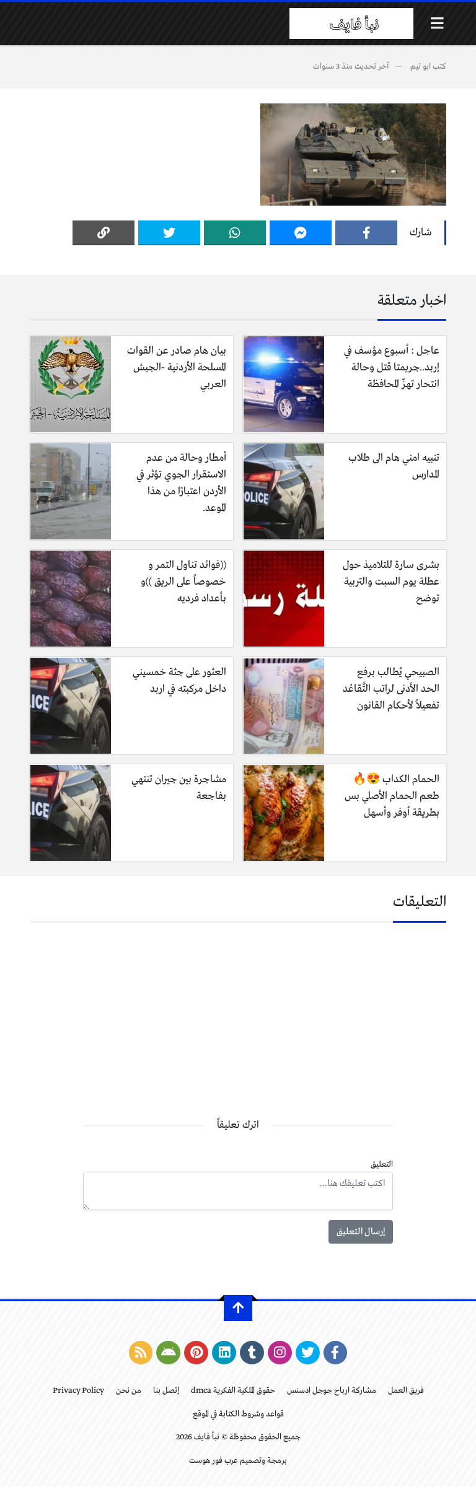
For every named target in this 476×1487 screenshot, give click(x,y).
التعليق (382, 1164)
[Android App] (168, 1352)
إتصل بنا (166, 1390)
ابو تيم (420, 66)
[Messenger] (301, 232)
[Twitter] (169, 232)
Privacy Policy (78, 1390)
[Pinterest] (196, 1352)
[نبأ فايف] (351, 23)
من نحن (128, 1390)
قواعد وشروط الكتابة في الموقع (238, 1414)
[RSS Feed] (141, 1352)
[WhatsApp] (235, 232)
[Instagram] (280, 1352)
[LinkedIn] (224, 1352)
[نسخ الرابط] (103, 232)
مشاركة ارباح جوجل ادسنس (331, 1390)
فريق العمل (406, 1390)
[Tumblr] (252, 1352)
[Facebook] (366, 232)
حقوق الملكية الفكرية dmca (233, 1390)
